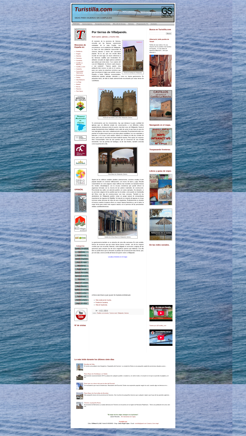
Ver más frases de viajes (128, 416)
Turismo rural (113, 313)
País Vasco (79, 91)
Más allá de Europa (119, 24)
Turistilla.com (93, 9)
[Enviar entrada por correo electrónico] (96, 310)
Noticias (131, 24)
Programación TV (142, 24)
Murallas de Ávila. (89, 364)
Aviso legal (155, 423)
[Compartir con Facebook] (105, 311)
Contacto (154, 24)
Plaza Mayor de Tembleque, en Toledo (95, 374)
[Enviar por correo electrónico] (100, 311)
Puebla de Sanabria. (102, 302)
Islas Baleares (80, 79)
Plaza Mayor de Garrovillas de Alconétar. (96, 393)
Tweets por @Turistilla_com (157, 325)
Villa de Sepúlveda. (101, 305)
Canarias (79, 58)
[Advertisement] (118, 333)
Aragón (78, 53)
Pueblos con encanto (103, 313)
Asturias (78, 56)
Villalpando (121, 313)
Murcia (78, 86)
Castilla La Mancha (79, 63)
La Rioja (78, 82)
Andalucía (79, 51)
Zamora (126, 313)
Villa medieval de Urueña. (103, 300)
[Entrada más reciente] (92, 350)
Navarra (78, 89)
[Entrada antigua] (143, 350)
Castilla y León (80, 66)
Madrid (78, 84)
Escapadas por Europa (102, 24)
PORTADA (76, 24)
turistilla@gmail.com (140, 423)
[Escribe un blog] (102, 311)
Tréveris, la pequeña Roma (92, 403)
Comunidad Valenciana (79, 72)
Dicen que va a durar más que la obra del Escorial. (99, 383)
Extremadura (80, 75)
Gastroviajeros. (87, 24)
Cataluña (79, 69)
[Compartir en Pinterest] (107, 311)
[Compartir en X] (103, 311)
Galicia (78, 77)
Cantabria (79, 60)
